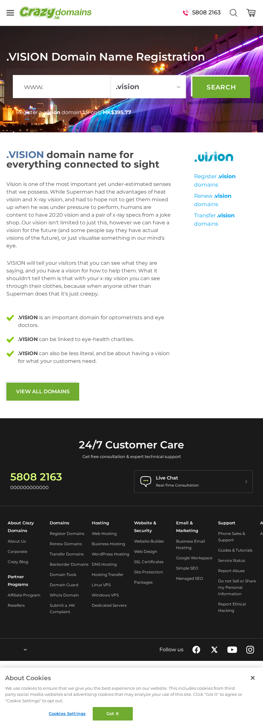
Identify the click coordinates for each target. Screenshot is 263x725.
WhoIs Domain (64, 595)
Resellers (16, 605)
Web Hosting (104, 533)
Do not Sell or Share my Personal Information (237, 587)
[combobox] (8, 650)
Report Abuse (231, 570)
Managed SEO (189, 578)
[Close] (253, 678)
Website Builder (149, 541)
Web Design (145, 551)
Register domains (215, 180)
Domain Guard (64, 584)
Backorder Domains (69, 564)
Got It (112, 713)
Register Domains (67, 533)
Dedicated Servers (109, 605)
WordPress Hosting (110, 554)
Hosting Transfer (107, 574)
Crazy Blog (18, 561)
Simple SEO (187, 568)
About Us (17, 541)
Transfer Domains (67, 554)
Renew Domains (66, 543)
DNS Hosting (104, 564)
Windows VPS (105, 595)
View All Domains (43, 391)
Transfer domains (214, 219)
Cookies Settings (67, 713)
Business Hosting (108, 543)
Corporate (17, 551)
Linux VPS (101, 584)
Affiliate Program (24, 595)
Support (226, 522)
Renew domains (213, 200)
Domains (59, 522)
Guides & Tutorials (235, 550)
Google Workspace (194, 557)
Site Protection (148, 572)
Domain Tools (63, 574)
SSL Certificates (149, 561)
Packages (143, 582)
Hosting (100, 522)
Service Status (231, 560)
